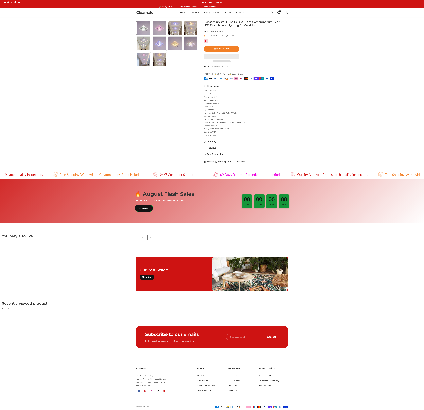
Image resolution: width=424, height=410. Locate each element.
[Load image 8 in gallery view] (191, 43)
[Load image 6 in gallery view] (159, 43)
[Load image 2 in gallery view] (159, 28)
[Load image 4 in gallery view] (191, 28)
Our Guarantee (234, 381)
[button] (221, 56)
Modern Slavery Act (204, 390)
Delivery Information (236, 385)
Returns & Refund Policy (237, 376)
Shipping (206, 31)
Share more (240, 162)
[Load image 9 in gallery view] (143, 59)
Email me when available (217, 66)
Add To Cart (223, 49)
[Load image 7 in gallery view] (175, 43)
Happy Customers (212, 12)
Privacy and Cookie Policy (269, 381)
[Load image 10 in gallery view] (159, 59)
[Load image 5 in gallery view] (143, 43)
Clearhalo (146, 406)
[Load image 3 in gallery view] (175, 28)
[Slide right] (197, 69)
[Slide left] (137, 23)
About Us (240, 12)
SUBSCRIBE (271, 337)
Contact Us (195, 12)
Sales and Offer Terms (267, 385)
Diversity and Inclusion (206, 385)
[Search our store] (273, 12)
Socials (228, 12)
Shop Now (143, 208)
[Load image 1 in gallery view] (143, 28)
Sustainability (202, 381)
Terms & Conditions (266, 376)
